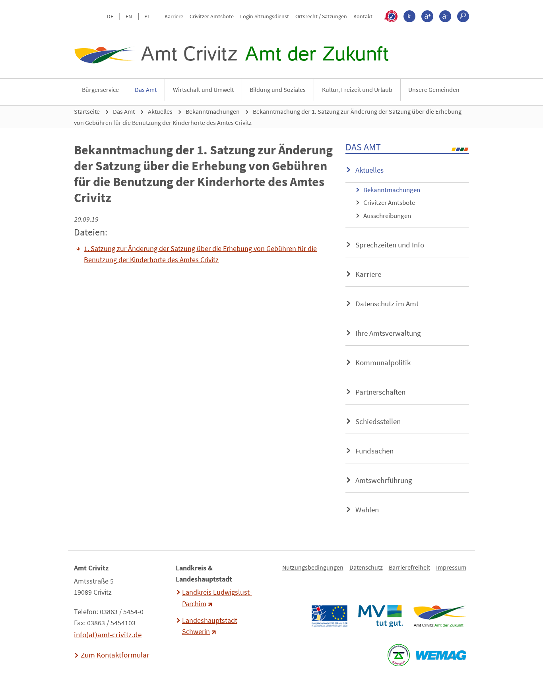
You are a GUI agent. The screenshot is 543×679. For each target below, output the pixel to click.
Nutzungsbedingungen (312, 567)
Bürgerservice (100, 89)
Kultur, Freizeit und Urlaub (357, 89)
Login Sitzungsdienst (264, 16)
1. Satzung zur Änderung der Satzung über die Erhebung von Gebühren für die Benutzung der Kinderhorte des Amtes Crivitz (200, 254)
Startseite (87, 111)
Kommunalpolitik (383, 362)
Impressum (451, 567)
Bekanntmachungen (213, 111)
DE (110, 16)
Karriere (174, 16)
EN (129, 16)
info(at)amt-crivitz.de (108, 634)
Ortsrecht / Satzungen (321, 16)
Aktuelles (160, 111)
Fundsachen (374, 450)
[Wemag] (441, 655)
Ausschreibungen (387, 215)
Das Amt (146, 89)
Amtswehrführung (383, 480)
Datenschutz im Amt (387, 303)
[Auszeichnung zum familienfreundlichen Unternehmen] (398, 655)
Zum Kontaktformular (115, 655)
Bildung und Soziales (278, 89)
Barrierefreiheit (409, 567)
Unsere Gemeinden (434, 89)
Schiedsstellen (378, 421)
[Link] (439, 616)
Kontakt (362, 16)
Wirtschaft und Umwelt (203, 89)
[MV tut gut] (380, 616)
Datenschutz (366, 567)
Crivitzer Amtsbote (212, 16)
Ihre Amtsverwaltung (388, 333)
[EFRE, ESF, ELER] (329, 616)
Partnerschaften (380, 392)
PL (147, 16)
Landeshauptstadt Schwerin (209, 626)
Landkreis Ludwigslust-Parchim (217, 598)
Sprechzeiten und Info (389, 244)
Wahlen (367, 509)
